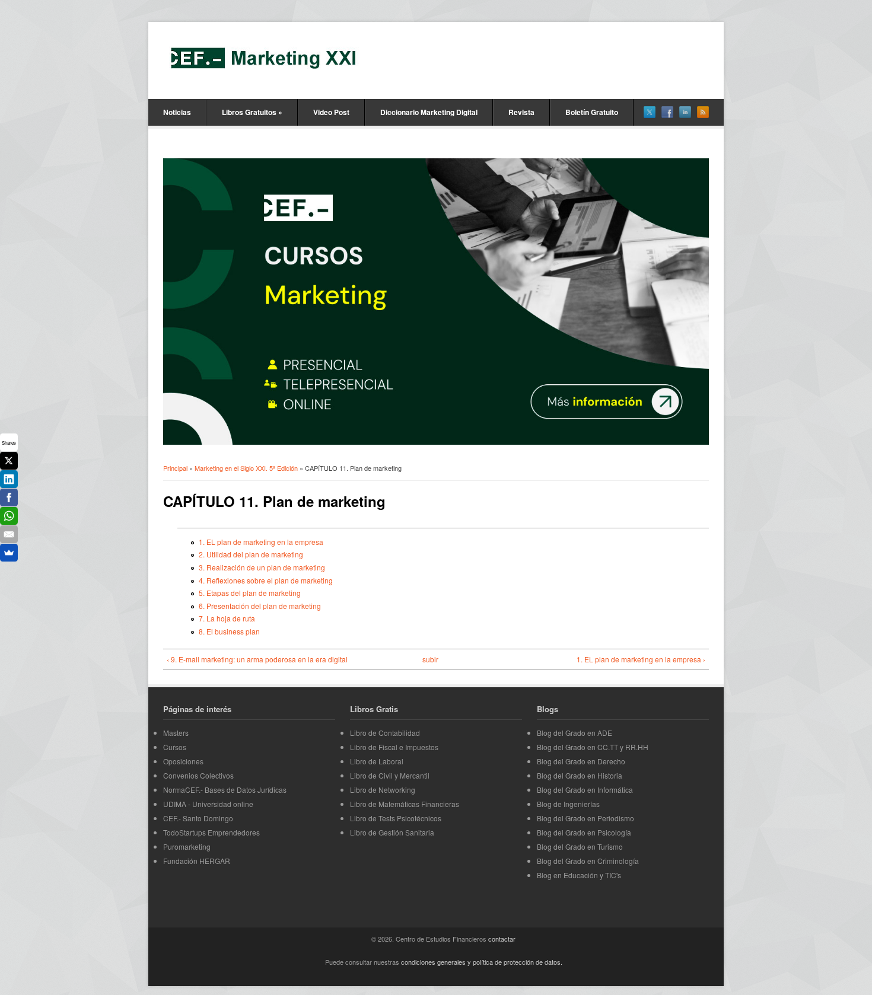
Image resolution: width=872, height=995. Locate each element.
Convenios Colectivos (198, 775)
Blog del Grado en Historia (579, 775)
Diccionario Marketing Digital (429, 112)
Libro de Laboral (376, 761)
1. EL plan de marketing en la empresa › (641, 659)
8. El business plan (229, 631)
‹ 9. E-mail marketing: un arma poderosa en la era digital (257, 659)
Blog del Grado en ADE (574, 733)
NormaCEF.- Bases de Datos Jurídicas (225, 789)
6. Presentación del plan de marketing (260, 606)
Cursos (174, 747)
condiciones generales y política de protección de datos (481, 962)
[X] (9, 461)
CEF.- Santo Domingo (198, 818)
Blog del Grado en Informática (585, 789)
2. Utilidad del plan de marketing (251, 554)
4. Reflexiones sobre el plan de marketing (266, 580)
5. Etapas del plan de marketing (250, 593)
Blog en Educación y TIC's (579, 875)
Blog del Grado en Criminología (588, 861)
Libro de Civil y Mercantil (389, 775)
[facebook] (667, 112)
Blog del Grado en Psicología (584, 832)
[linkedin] (685, 112)
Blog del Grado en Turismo (580, 846)
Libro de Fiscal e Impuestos (394, 747)
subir (430, 659)
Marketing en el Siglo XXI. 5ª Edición (246, 468)
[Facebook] (9, 497)
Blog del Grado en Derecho (581, 761)
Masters (176, 733)
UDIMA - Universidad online (208, 804)
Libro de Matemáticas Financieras (404, 804)
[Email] (9, 534)
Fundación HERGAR (196, 861)
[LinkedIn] (9, 479)
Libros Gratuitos (252, 112)
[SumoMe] (9, 553)
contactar (501, 938)
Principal (175, 468)
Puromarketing (187, 846)
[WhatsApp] (9, 516)
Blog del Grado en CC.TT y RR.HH (592, 747)
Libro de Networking (382, 789)
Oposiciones (183, 761)
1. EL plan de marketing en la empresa (261, 542)
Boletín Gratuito (591, 112)
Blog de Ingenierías (568, 804)
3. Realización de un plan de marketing (262, 567)
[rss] (703, 112)
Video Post (331, 112)
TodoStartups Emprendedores (211, 832)
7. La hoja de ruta (227, 618)
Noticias (177, 112)
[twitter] (649, 112)
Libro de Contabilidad (385, 733)
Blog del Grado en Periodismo (585, 818)
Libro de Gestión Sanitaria (392, 832)
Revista (521, 112)
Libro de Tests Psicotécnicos (395, 818)
